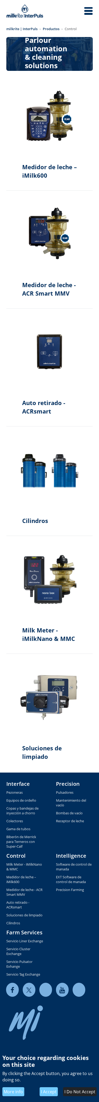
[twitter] (29, 989)
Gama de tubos (18, 828)
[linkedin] (45, 989)
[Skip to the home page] (24, 11)
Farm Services (24, 932)
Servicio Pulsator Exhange (19, 964)
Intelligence (71, 855)
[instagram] (78, 989)
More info (13, 1092)
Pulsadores (64, 792)
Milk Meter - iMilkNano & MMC (24, 866)
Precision (68, 783)
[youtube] (62, 989)
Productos (51, 28)
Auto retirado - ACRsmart (17, 905)
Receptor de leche (70, 821)
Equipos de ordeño (21, 800)
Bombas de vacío (69, 813)
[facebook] (12, 989)
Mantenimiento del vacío (71, 802)
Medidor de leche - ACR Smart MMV (24, 892)
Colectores (14, 821)
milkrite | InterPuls (21, 28)
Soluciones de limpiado (24, 915)
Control (16, 855)
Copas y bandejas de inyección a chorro (22, 810)
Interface (18, 783)
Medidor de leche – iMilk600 (21, 879)
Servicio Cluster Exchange (18, 951)
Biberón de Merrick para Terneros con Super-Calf (21, 841)
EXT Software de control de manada (71, 879)
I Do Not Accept (79, 1092)
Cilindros (13, 923)
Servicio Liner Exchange (24, 941)
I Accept (48, 1092)
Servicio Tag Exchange (23, 974)
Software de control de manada (74, 866)
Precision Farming (70, 889)
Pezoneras (14, 792)
